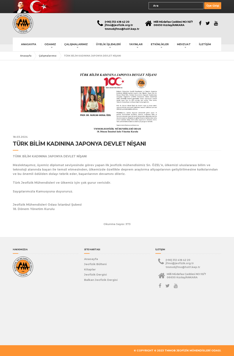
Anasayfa (25, 55)
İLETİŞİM (205, 44)
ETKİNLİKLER (160, 44)
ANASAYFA (28, 44)
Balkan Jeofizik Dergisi (101, 280)
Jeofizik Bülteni (95, 264)
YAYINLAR (136, 44)
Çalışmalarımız (47, 55)
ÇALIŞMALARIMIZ (76, 44)
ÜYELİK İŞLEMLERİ (108, 44)
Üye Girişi (212, 5)
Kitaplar (90, 269)
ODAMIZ (50, 44)
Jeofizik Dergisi (95, 274)
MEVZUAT (184, 44)
